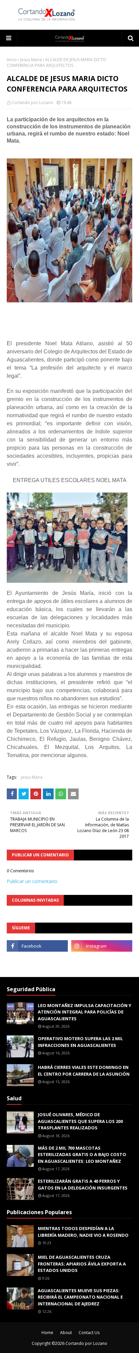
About (66, 1332)
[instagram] (101, 946)
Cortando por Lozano (32, 102)
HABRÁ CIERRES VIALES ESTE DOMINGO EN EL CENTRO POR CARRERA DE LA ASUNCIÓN (84, 1070)
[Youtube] (37, 961)
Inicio (12, 59)
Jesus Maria (31, 59)
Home (47, 1332)
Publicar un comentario (32, 881)
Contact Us (89, 1332)
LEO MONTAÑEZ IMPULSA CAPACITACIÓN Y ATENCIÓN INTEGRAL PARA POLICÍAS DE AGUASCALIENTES (84, 1012)
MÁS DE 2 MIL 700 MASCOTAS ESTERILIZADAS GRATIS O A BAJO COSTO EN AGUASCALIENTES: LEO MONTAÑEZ (82, 1154)
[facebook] (37, 946)
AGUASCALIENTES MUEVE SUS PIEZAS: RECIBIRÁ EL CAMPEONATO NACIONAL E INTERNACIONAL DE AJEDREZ (80, 1297)
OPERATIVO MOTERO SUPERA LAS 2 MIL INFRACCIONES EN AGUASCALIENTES (80, 1041)
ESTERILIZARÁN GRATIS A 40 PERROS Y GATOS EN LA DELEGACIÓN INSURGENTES (83, 1184)
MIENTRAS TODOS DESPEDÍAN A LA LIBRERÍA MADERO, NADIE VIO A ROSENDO (83, 1231)
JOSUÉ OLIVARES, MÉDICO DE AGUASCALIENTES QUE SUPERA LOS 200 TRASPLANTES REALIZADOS (80, 1121)
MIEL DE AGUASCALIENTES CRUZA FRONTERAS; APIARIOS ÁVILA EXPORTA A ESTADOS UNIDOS (82, 1263)
